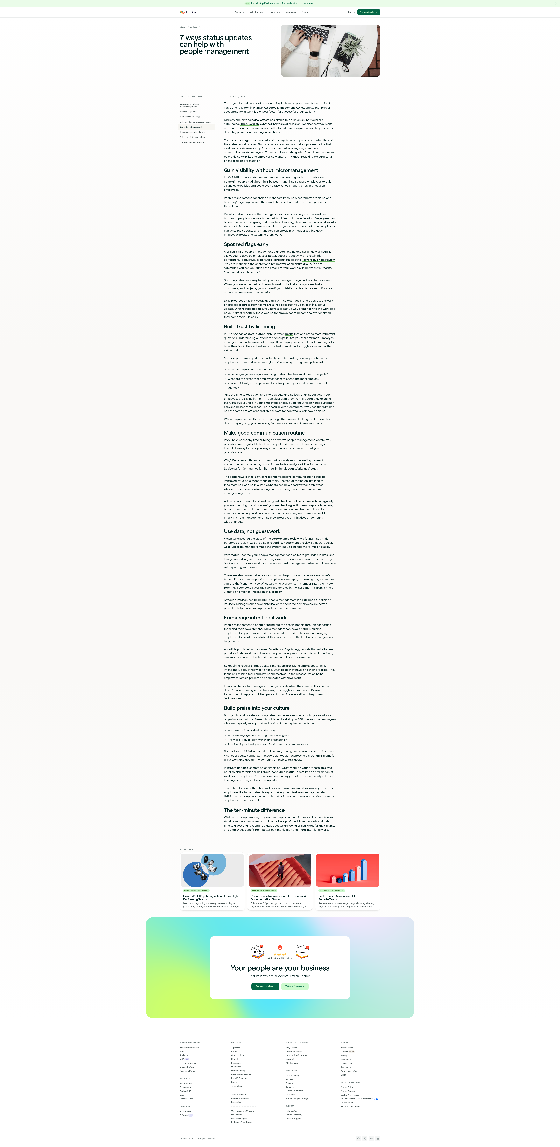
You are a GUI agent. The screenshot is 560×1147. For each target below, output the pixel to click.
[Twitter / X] (365, 1138)
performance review (285, 538)
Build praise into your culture (192, 137)
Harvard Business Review (318, 259)
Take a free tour (294, 986)
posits (289, 333)
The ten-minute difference (192, 142)
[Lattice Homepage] (187, 12)
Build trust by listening (190, 117)
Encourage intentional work (192, 132)
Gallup (289, 719)
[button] (556, 3)
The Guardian (249, 123)
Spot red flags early (188, 111)
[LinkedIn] (377, 1138)
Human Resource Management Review (279, 107)
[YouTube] (371, 1138)
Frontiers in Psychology (284, 649)
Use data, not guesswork (191, 127)
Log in (351, 12)
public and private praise (272, 788)
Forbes (284, 464)
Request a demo (369, 12)
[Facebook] (358, 1138)
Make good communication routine (195, 122)
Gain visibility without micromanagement (189, 105)
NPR (237, 177)
